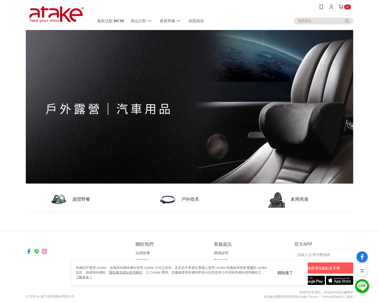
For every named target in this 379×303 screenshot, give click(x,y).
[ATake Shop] (56, 15)
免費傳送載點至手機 (323, 268)
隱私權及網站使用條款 (125, 272)
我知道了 (285, 273)
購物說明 (221, 253)
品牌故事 (143, 253)
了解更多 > (84, 277)
